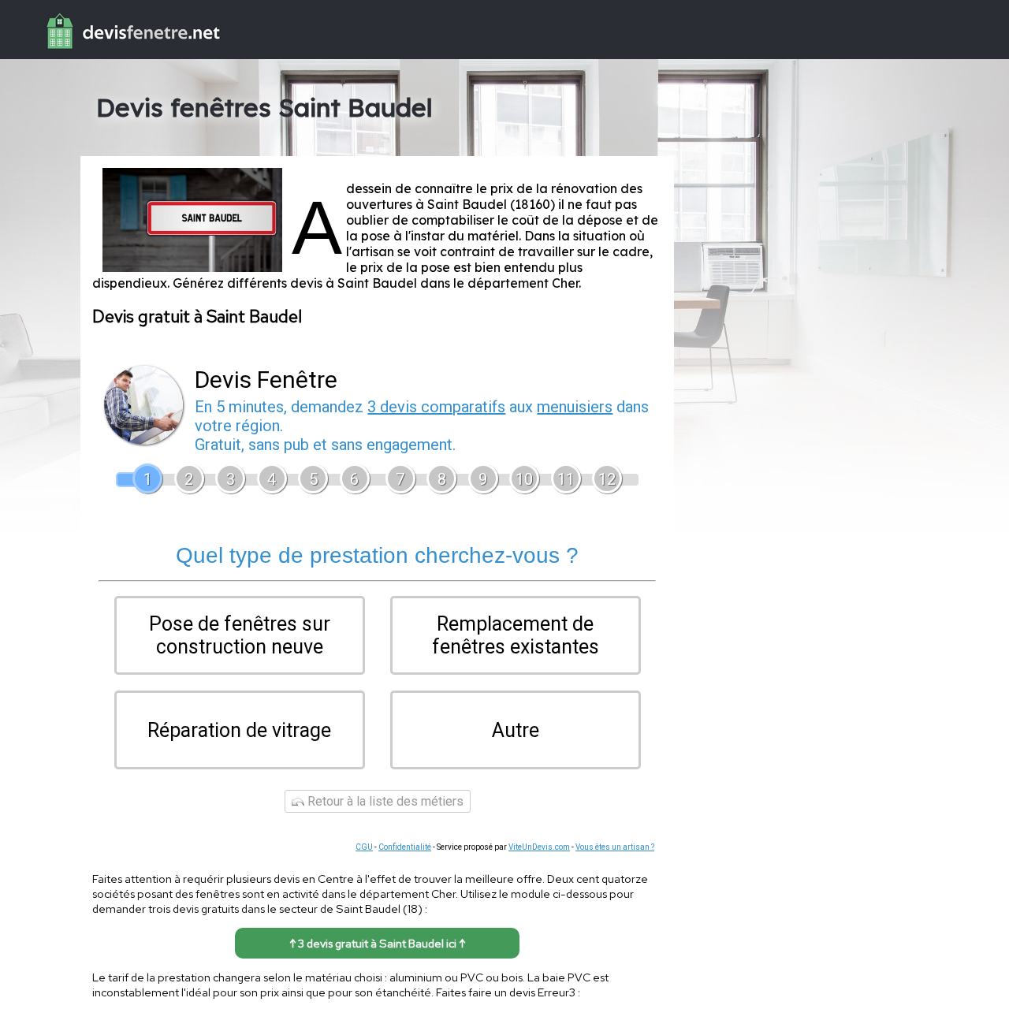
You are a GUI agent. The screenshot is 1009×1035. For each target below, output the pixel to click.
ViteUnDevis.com (539, 847)
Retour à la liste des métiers (384, 801)
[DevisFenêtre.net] (112, 52)
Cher (565, 283)
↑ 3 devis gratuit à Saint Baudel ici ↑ (377, 943)
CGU (364, 847)
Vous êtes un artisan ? (614, 847)
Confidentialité (404, 847)
